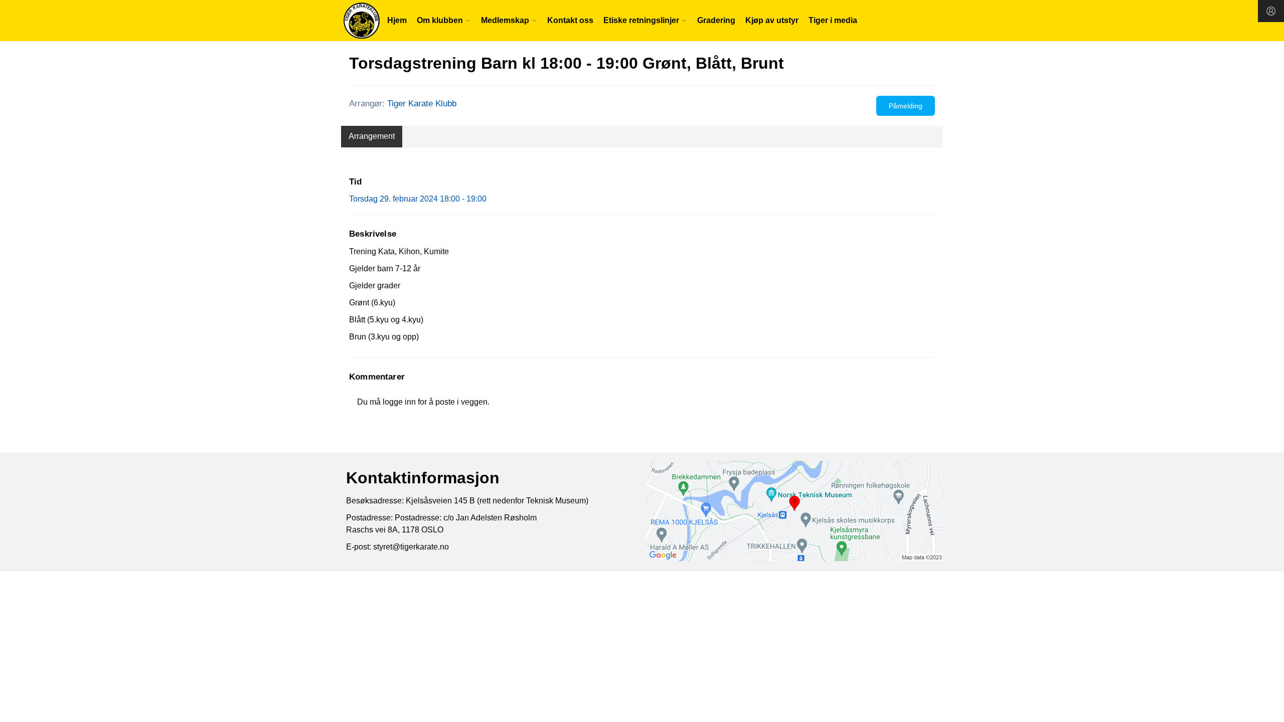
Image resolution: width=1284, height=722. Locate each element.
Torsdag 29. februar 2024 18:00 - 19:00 (418, 199)
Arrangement (372, 136)
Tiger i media (833, 20)
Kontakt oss (570, 20)
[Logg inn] (1271, 11)
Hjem (397, 20)
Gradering (716, 20)
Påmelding (905, 106)
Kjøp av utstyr (771, 20)
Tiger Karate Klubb (421, 103)
